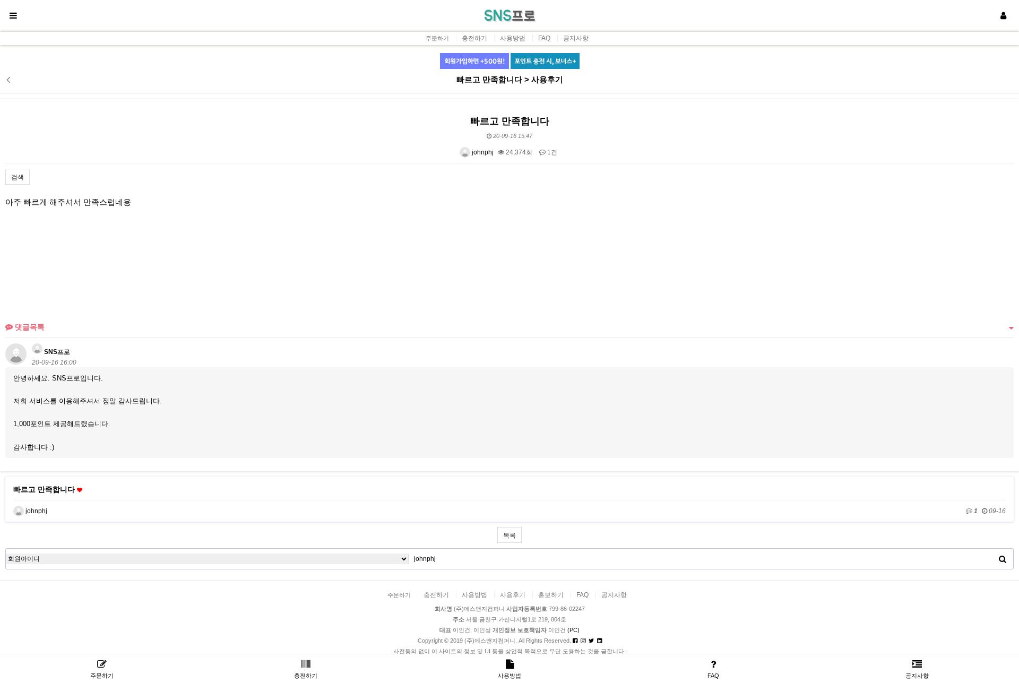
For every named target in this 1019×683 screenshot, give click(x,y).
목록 (509, 535)
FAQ (544, 38)
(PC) (573, 630)
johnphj (482, 152)
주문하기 (437, 38)
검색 (17, 177)
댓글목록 (29, 327)
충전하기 (474, 38)
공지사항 (576, 38)
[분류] (13, 16)
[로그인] (1003, 16)
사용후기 (512, 595)
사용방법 (512, 38)
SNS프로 (56, 352)
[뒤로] (8, 79)
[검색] (1002, 559)
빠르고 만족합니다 (45, 489)
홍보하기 (551, 595)
